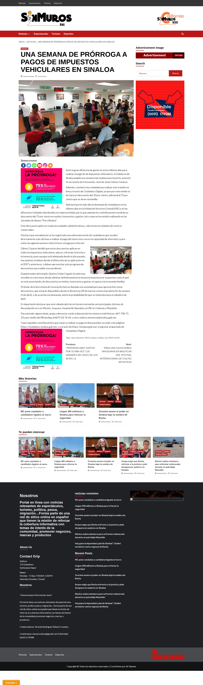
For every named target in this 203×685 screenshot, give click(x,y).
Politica (32, 404)
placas (94, 338)
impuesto (80, 338)
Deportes (58, 3)
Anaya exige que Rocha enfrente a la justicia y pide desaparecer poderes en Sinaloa (99, 526)
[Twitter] (28, 165)
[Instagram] (45, 165)
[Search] (182, 34)
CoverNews (116, 666)
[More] (50, 165)
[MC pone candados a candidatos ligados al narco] (37, 395)
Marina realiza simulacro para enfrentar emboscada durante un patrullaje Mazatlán (99, 536)
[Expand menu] (28, 34)
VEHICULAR (114, 338)
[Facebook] (23, 165)
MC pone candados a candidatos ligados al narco (98, 500)
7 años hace (42, 76)
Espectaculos (34, 3)
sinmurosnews (28, 76)
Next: (116, 353)
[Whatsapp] (34, 165)
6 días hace (140, 473)
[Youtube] (39, 165)
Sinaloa (40, 404)
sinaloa (101, 338)
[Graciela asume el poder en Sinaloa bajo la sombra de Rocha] (115, 395)
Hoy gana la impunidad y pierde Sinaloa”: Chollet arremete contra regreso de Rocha (98, 545)
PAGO (88, 338)
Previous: (82, 351)
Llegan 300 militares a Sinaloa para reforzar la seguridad (72, 414)
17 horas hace (41, 418)
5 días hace (79, 422)
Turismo (47, 3)
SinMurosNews (82, 404)
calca (73, 338)
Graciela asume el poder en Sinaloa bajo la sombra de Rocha (114, 414)
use (106, 338)
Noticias (22, 3)
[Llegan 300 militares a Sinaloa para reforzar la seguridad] (76, 395)
